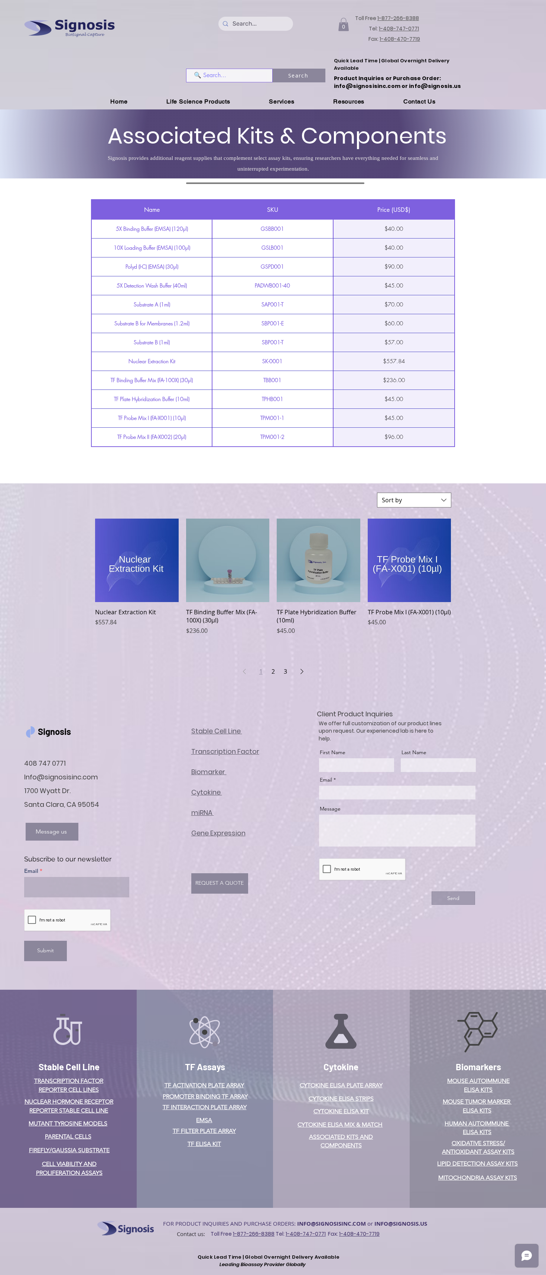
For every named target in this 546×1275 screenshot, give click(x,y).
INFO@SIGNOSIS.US (400, 1224)
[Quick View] (137, 560)
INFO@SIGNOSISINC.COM (331, 1224)
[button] (343, 24)
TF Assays (205, 1066)
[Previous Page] (244, 671)
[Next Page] (302, 671)
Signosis (54, 731)
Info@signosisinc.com (61, 777)
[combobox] (414, 500)
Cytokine (341, 1066)
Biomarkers (478, 1066)
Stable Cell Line (69, 1066)
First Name (332, 752)
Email (31, 871)
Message (330, 808)
